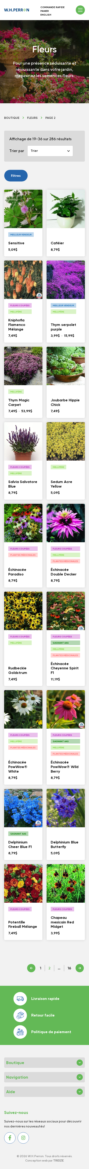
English (45, 14)
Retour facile (43, 1015)
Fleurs (32, 118)
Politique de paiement (51, 1032)
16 (69, 968)
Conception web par (44, 1160)
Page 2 (50, 118)
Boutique (11, 118)
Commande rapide (52, 7)
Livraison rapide (45, 998)
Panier (44, 11)
